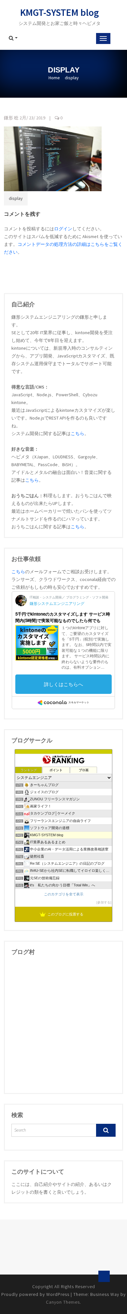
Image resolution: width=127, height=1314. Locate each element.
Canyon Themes (63, 1302)
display (16, 198)
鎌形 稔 (11, 118)
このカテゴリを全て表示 (63, 894)
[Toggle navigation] (103, 38)
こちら (77, 433)
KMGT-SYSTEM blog (59, 12)
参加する (103, 902)
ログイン (63, 229)
